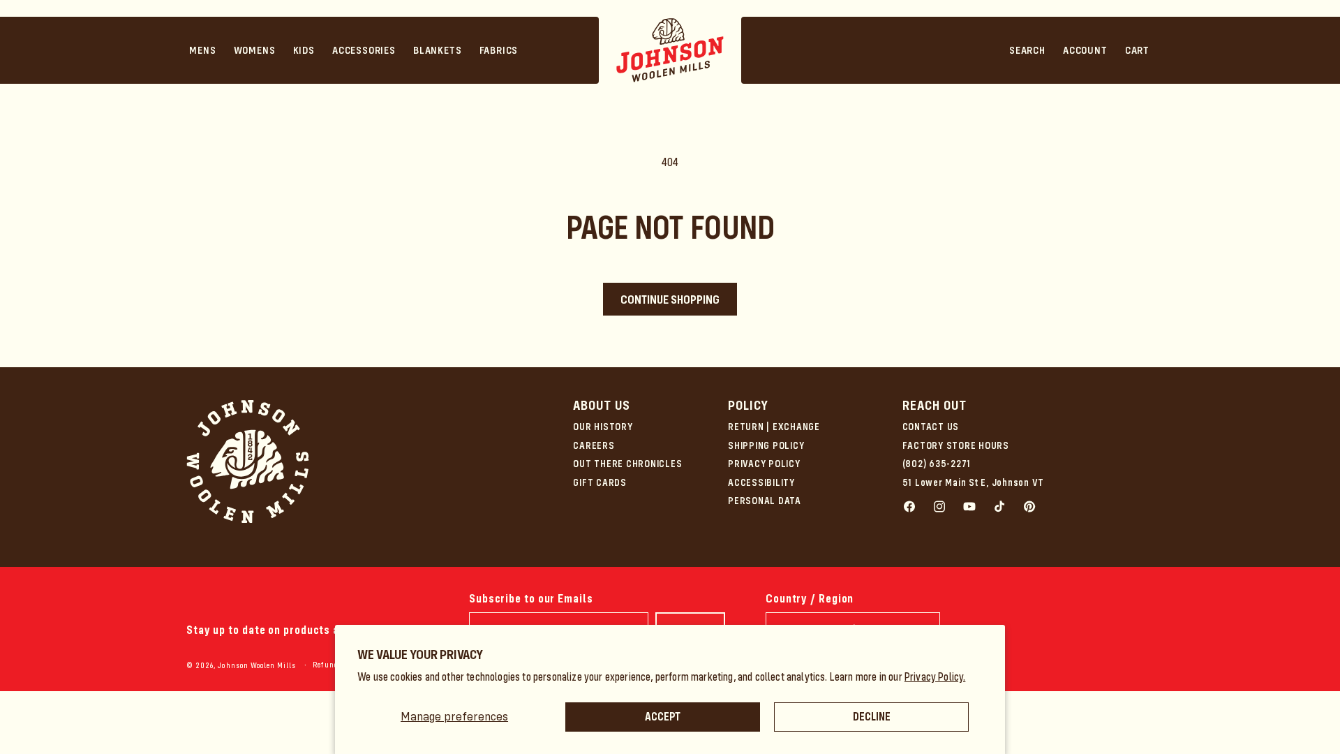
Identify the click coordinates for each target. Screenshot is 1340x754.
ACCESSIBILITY (761, 482)
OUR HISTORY (602, 426)
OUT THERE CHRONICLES (627, 463)
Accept (662, 716)
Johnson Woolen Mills (257, 665)
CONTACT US (931, 426)
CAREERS (593, 445)
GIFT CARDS (600, 482)
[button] (203, 50)
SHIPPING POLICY (766, 445)
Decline (872, 716)
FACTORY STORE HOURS (955, 445)
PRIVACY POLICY (764, 463)
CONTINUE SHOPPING (670, 299)
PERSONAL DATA (764, 500)
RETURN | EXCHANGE (774, 426)
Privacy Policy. (935, 676)
